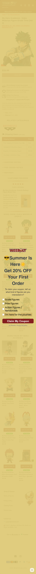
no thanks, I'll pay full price (18, 325)
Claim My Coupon (18, 321)
